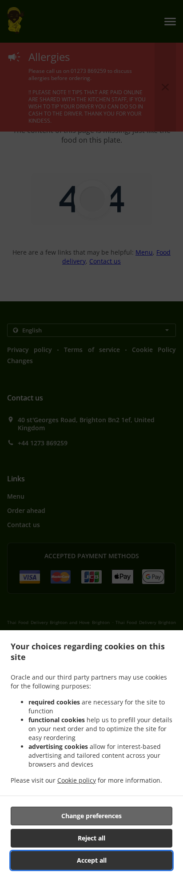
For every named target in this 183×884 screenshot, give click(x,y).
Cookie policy (76, 780)
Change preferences (91, 816)
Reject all (91, 838)
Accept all (92, 860)
